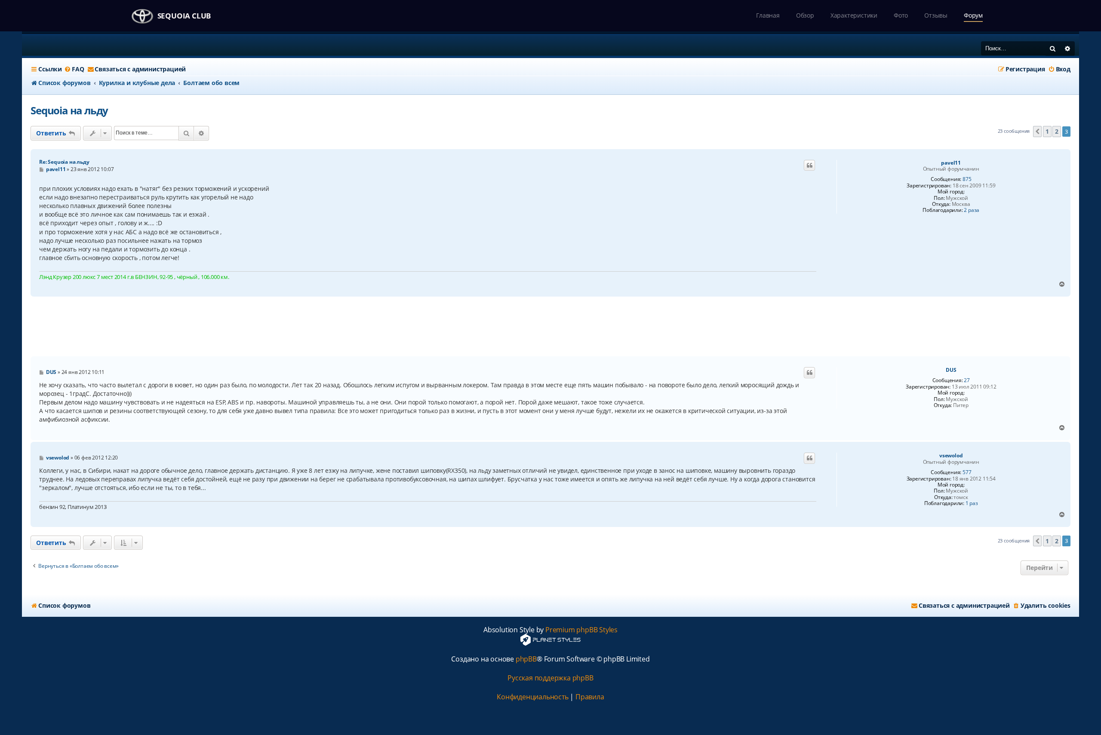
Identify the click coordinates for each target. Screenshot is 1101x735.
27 (967, 380)
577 (967, 472)
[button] (1037, 131)
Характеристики (853, 15)
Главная (768, 15)
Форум (973, 15)
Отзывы (935, 15)
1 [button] (1047, 131)
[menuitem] (74, 69)
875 (967, 179)
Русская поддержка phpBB (550, 678)
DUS (951, 370)
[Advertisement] (550, 326)
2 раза (971, 210)
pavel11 (951, 163)
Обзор (805, 15)
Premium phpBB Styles (581, 629)
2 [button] (1056, 131)
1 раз (972, 503)
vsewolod (951, 456)
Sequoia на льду (69, 110)
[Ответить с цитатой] (809, 165)
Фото (901, 15)
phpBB (526, 659)
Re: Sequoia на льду (64, 162)
